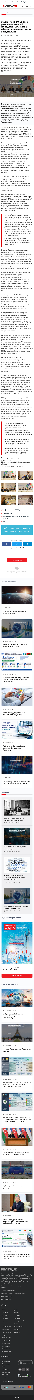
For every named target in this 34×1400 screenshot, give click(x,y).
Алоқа (4, 1377)
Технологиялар (6, 1332)
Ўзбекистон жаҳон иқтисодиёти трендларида (15, 848)
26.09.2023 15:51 (8, 36)
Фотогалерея (6, 1349)
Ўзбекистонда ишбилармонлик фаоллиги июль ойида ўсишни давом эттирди (17, 782)
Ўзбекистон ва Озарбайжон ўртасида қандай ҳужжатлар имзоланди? (16, 1153)
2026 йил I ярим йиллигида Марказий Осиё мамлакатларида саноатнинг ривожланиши (16, 679)
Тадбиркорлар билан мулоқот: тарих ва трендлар (16, 1187)
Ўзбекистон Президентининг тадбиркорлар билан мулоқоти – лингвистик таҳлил (15, 877)
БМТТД (17, 510)
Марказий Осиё (18, 1326)
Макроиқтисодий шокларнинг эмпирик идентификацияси (14, 819)
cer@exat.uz (7, 1299)
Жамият (16, 1329)
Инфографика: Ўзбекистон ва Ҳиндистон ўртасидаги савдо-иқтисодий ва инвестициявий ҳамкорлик (17, 1084)
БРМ (3, 521)
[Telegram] (20, 1369)
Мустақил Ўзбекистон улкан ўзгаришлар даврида (17, 1050)
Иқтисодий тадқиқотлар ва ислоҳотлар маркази (15, 517)
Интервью (5, 1318)
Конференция (7, 510)
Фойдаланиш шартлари (6, 1373)
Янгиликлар (17, 1318)
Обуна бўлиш (17, 976)
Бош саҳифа (6, 1361)
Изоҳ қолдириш (17, 560)
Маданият (5, 1335)
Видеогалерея (6, 1351)
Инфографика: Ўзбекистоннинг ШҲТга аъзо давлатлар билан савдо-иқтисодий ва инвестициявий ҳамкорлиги (17, 1119)
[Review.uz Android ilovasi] (25, 1363)
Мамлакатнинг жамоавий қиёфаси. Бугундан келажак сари (15, 645)
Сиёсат (16, 1323)
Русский (19, 2)
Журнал (16, 1312)
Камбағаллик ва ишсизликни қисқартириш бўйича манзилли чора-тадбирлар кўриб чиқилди (15, 1221)
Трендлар (5, 1312)
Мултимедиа (6, 1346)
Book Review (6, 1343)
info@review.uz (7, 1296)
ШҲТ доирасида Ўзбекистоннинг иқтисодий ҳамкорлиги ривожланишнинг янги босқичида (17, 1016)
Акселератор (6, 1329)
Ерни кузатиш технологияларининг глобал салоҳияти (15, 612)
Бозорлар (5, 1315)
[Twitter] (27, 1369)
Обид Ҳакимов (7, 513)
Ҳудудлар (17, 1315)
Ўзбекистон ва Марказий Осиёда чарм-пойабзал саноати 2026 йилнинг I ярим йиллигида (16, 1256)
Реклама (4, 1367)
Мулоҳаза (5, 1321)
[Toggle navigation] (31, 6)
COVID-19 (17, 1332)
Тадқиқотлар (6, 1340)
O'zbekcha (13, 2)
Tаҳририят (5, 1369)
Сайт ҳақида (6, 1364)
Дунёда (16, 1310)
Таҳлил (4, 1310)
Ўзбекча (7, 2)
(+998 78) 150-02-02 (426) (17, 1293)
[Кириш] (27, 6)
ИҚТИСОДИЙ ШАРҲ (10, 969)
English (25, 2)
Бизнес (4, 1323)
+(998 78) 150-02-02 (9, 1290)
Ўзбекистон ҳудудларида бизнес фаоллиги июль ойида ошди (14, 714)
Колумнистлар (6, 1326)
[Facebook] (23, 1369)
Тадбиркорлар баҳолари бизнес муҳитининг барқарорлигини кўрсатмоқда (14, 748)
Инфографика (6, 1337)
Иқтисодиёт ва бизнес (20, 1321)
